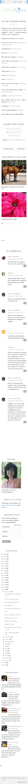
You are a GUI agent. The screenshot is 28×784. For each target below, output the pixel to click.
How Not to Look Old (14, 106)
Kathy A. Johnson (14, 293)
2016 (4, 577)
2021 (4, 566)
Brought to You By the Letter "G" (13, 188)
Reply (25, 286)
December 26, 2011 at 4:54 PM (15, 259)
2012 (4, 587)
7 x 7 (3, 240)
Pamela (10, 273)
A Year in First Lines (9, 219)
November (8, 637)
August (6, 644)
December (8, 591)
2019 (4, 570)
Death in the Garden (12, 53)
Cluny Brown (12, 71)
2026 (4, 554)
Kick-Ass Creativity (18, 38)
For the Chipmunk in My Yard (13, 615)
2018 (4, 573)
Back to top (21, 782)
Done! (6, 611)
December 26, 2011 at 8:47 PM (15, 275)
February (7, 658)
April (6, 653)
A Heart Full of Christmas (12, 602)
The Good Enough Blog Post (12, 608)
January (7, 660)
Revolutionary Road (15, 49)
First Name (5, 531)
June (6, 648)
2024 (4, 559)
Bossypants (20, 110)
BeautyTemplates (10, 778)
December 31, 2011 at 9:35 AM (15, 380)
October (7, 639)
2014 (4, 582)
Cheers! (10, 676)
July (6, 646)
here (8, 32)
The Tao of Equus (20, 67)
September (8, 641)
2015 (4, 580)
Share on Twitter (15, 132)
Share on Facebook (14, 128)
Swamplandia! (20, 57)
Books (8, 140)
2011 (4, 589)
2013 (4, 584)
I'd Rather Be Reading (11, 621)
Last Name (5, 536)
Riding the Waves (9, 624)
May (6, 651)
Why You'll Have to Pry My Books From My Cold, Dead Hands (14, 710)
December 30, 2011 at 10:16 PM (15, 349)
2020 (4, 568)
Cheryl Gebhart (13, 256)
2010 (4, 662)
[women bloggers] (0, 765)
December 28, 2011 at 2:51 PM (15, 296)
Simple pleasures (20, 140)
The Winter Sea (9, 79)
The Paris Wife (11, 102)
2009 (4, 665)
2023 (4, 561)
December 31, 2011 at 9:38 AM (15, 401)
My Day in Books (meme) (11, 599)
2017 (4, 575)
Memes (13, 140)
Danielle (11, 347)
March (6, 655)
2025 (4, 556)
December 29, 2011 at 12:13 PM (15, 333)
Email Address (6, 527)
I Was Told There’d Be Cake (13, 95)
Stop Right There (9, 605)
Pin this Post (15, 135)
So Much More (12, 692)
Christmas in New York (11, 618)
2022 (4, 563)
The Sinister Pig (11, 75)
